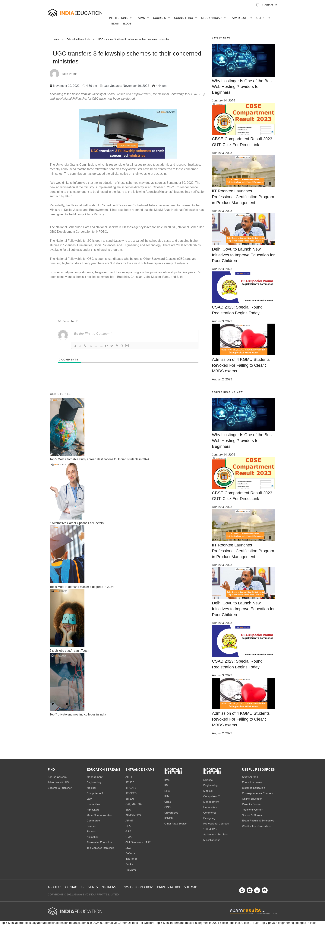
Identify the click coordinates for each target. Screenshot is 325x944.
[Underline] (85, 346)
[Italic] (80, 346)
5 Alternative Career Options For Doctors (127, 922)
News (115, 23)
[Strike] (90, 346)
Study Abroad (211, 17)
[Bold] (74, 346)
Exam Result (239, 17)
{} (122, 345)
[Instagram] (257, 890)
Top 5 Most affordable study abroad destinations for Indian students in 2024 (49, 922)
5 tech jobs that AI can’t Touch (239, 922)
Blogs (126, 23)
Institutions (118, 17)
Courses (159, 17)
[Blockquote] (106, 346)
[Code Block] (111, 346)
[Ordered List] (96, 346)
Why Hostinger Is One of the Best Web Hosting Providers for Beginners (242, 86)
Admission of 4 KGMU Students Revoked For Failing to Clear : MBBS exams (241, 365)
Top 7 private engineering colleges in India (288, 922)
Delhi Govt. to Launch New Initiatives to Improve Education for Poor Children (243, 255)
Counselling (183, 17)
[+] (127, 345)
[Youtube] (265, 890)
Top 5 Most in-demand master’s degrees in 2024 (187, 922)
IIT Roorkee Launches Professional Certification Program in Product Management (243, 197)
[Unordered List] (101, 346)
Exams (140, 17)
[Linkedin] (250, 890)
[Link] (117, 346)
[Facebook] (242, 890)
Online (261, 17)
